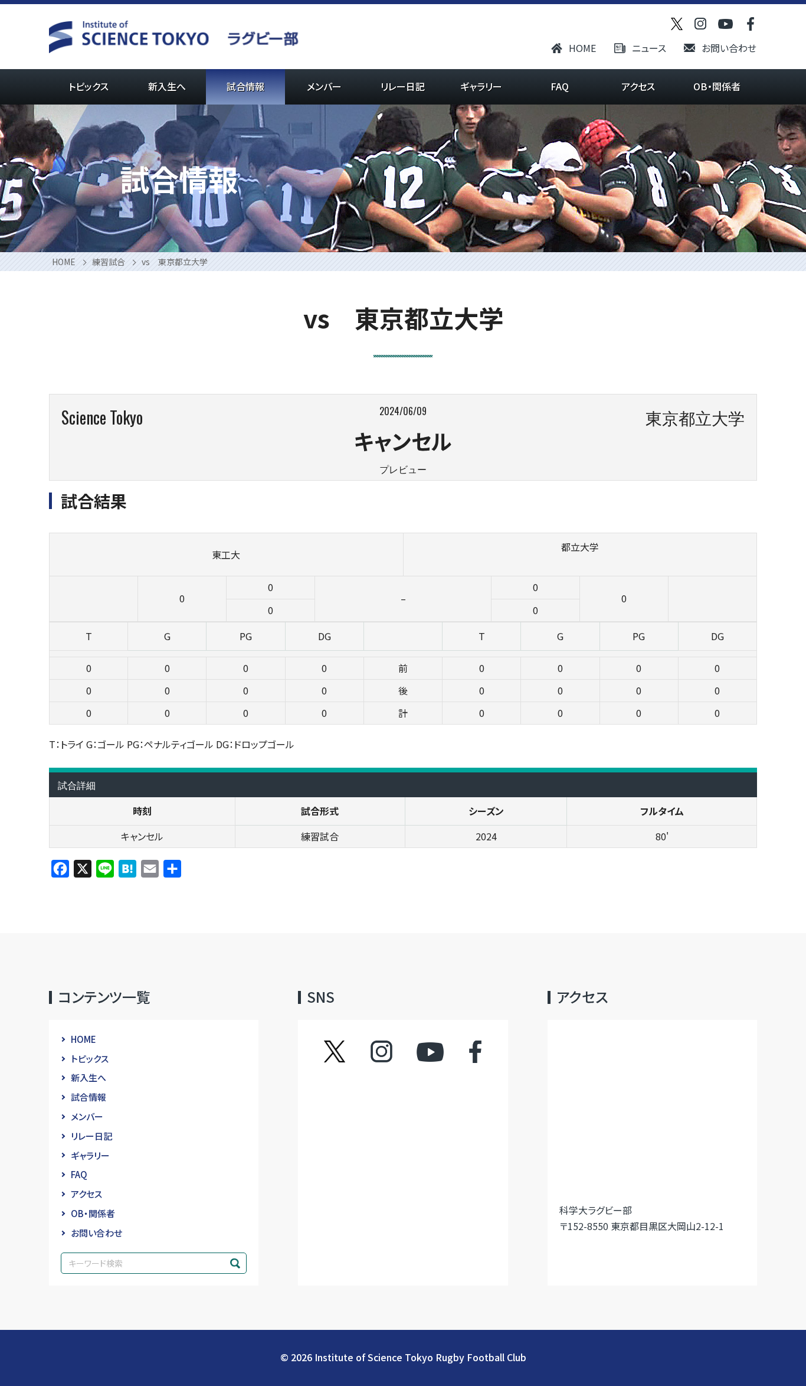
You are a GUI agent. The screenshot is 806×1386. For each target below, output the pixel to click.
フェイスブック (463, 1052)
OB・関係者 (717, 86)
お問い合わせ (729, 48)
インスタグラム (393, 1052)
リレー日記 (403, 86)
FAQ (560, 86)
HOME (582, 48)
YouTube (430, 1052)
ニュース (649, 48)
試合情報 (245, 86)
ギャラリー (481, 86)
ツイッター (346, 1052)
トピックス (88, 86)
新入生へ (167, 86)
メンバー (324, 86)
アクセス (638, 86)
